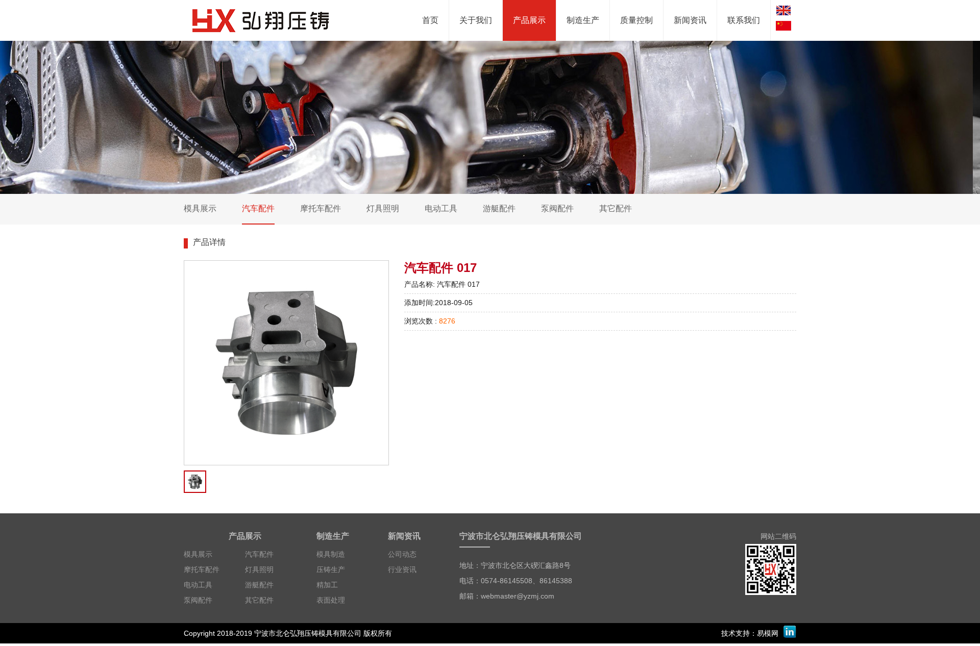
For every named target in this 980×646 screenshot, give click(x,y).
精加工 (327, 585)
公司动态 (402, 554)
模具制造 (330, 554)
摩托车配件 (201, 569)
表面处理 (330, 600)
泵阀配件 (198, 600)
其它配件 (259, 600)
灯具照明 (259, 569)
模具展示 (198, 554)
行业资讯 (402, 569)
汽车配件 (259, 554)
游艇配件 (259, 585)
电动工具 (198, 585)
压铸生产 (330, 569)
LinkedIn (789, 632)
